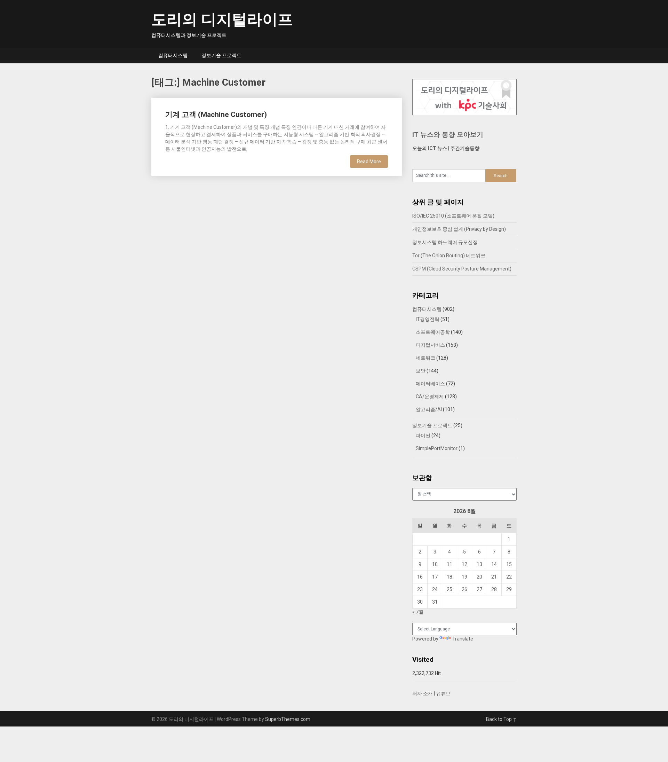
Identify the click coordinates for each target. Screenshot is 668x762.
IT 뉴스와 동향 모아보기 (447, 135)
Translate (462, 639)
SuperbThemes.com (287, 719)
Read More (369, 161)
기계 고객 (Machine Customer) (216, 114)
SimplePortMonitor (437, 448)
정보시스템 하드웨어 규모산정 (445, 242)
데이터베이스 (430, 383)
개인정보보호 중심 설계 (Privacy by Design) (459, 229)
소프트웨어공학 (433, 332)
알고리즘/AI (429, 409)
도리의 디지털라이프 (222, 19)
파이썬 (423, 435)
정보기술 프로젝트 (221, 55)
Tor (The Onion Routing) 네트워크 (448, 255)
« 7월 (417, 612)
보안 (421, 371)
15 (509, 564)
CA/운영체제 (430, 396)
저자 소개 (422, 693)
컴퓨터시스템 (173, 55)
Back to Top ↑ (501, 719)
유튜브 (443, 693)
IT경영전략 (427, 319)
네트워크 (425, 358)
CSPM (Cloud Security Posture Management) (461, 269)
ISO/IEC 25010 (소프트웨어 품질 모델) (453, 216)
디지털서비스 (430, 345)
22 (509, 577)
